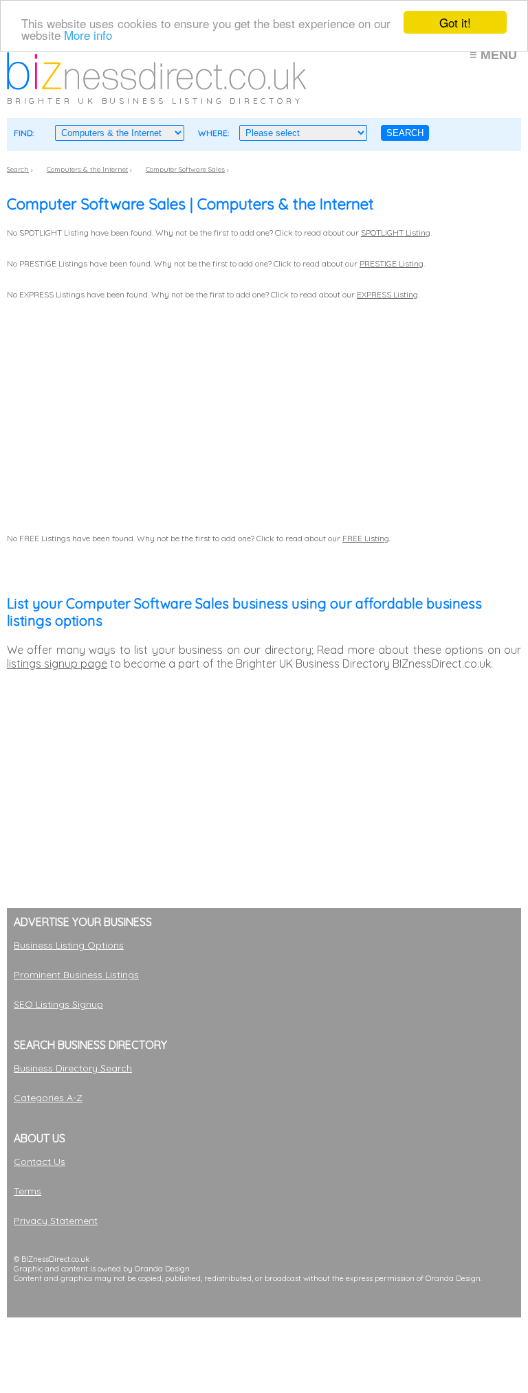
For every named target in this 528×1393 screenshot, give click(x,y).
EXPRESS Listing (387, 294)
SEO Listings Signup (58, 1004)
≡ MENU (493, 55)
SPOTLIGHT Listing (395, 232)
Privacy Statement (56, 1220)
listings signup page (57, 663)
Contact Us (39, 1161)
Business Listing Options (69, 945)
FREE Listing (365, 538)
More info (88, 34)
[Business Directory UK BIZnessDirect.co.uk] (157, 86)
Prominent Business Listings (76, 975)
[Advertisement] (257, 1348)
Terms (27, 1191)
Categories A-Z (48, 1097)
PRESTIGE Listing (392, 263)
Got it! (455, 22)
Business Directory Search (73, 1068)
